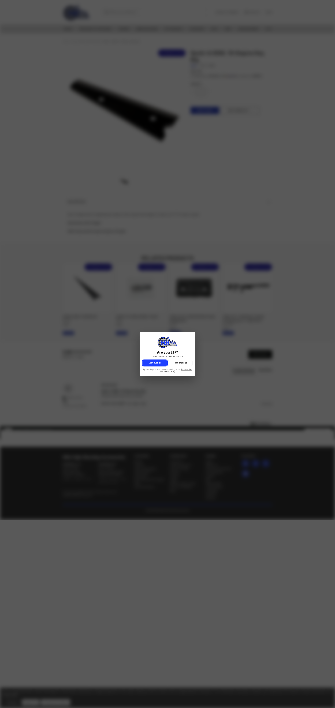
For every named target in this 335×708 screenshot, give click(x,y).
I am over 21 (155, 363)
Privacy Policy (169, 372)
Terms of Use (186, 369)
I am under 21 (180, 363)
